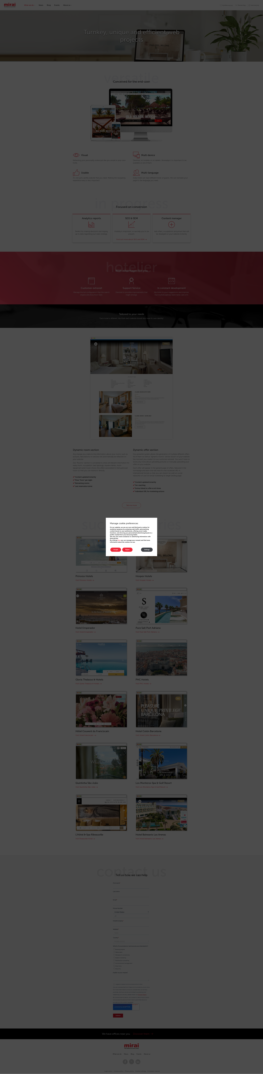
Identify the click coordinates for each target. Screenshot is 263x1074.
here (119, 540)
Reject (127, 550)
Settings (147, 550)
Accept (115, 550)
